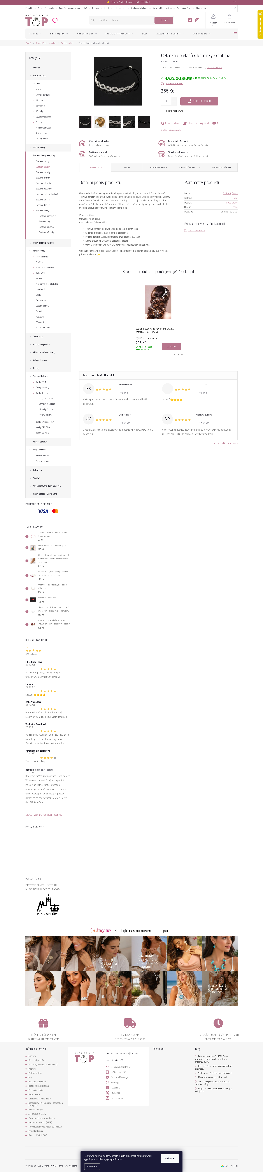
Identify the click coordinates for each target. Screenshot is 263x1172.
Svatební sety (44, 221)
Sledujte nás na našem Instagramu (143, 930)
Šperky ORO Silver (43, 427)
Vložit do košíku (202, 101)
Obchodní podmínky (46, 8)
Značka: (171, 130)
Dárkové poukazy (40, 442)
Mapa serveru (201, 8)
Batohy (39, 278)
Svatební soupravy (44, 188)
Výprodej (36, 67)
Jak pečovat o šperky (37, 1114)
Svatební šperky (42, 210)
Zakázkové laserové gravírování (41, 1118)
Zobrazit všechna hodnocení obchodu (43, 814)
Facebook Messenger (119, 1077)
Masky (38, 295)
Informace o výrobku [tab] (221, 167)
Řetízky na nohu (42, 133)
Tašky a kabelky (42, 256)
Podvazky (40, 317)
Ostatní (39, 311)
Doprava (95, 8)
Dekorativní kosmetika (45, 267)
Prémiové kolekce (40, 376)
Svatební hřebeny (43, 178)
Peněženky (40, 262)
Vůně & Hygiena (39, 449)
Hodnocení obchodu (139, 8)
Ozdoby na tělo (42, 138)
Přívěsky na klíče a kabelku (47, 284)
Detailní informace (214, 67)
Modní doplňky (39, 251)
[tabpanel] (158, 318)
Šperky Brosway (42, 387)
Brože (38, 89)
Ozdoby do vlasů (43, 95)
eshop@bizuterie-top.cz (120, 1067)
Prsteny (39, 122)
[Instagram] (197, 20)
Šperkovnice (38, 336)
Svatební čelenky (43, 167)
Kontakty (29, 8)
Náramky (39, 111)
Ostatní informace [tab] (158, 167)
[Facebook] (190, 20)
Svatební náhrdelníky (47, 216)
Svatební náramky (46, 232)
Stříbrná (227, 193)
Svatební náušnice (46, 227)
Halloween (37, 470)
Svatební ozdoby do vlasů (47, 194)
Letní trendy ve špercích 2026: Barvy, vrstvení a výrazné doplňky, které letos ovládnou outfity (211, 1059)
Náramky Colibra (46, 409)
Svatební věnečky (43, 172)
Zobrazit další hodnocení (224, 443)
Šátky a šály (41, 273)
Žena (235, 207)
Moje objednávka (35, 1131)
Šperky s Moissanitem (45, 422)
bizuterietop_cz (116, 1098)
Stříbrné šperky (39, 147)
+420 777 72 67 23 (118, 1072)
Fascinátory (41, 300)
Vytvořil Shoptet (231, 1166)
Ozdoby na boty (42, 306)
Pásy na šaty (41, 322)
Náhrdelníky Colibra (47, 404)
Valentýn (36, 478)
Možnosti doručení (174, 83)
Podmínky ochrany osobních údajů (73, 8)
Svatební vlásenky (43, 183)
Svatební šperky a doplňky (44, 155)
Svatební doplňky (43, 205)
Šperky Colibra (42, 393)
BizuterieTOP (115, 1087)
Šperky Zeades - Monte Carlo (45, 494)
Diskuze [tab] (127, 167)
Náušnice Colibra (46, 398)
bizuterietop (115, 1093)
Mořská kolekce (39, 75)
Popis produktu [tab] (95, 167)
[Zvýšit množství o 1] (174, 99)
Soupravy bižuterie (43, 117)
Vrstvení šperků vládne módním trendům (215, 1073)
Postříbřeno (232, 202)
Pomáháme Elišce (184, 8)
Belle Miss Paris (42, 433)
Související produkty (188, 167)
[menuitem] (36, 33)
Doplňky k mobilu (43, 327)
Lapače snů (40, 289)
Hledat (164, 20)
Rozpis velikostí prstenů (162, 8)
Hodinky (36, 368)
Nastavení (92, 1166)
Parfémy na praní (43, 461)
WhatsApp (114, 1082)
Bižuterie (36, 83)
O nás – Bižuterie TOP (37, 1135)
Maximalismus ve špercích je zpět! (212, 1077)
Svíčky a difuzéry (40, 360)
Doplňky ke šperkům (41, 344)
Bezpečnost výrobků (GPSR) (40, 1122)
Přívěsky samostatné (44, 128)
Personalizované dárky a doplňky (47, 486)
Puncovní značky (35, 1109)
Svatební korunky (43, 199)
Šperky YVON (41, 382)
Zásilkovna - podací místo (39, 1098)
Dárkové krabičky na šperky (44, 352)
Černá (235, 193)
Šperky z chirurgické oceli (43, 243)
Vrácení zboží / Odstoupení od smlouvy (45, 1127)
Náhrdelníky (40, 106)
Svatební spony (42, 161)
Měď (235, 198)
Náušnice (39, 100)
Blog (124, 8)
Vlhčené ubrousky (43, 455)
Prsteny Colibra (45, 415)
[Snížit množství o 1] (174, 103)
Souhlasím (169, 1158)
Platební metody (110, 8)
